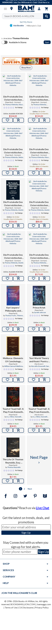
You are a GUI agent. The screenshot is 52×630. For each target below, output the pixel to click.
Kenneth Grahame (15, 418)
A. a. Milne (10, 417)
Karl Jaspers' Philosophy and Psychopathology (13, 309)
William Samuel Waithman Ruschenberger (14, 367)
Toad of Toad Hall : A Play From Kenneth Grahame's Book (13, 410)
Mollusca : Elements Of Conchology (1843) (13, 360)
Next (30, 489)
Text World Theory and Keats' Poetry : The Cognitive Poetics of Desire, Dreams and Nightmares (39, 360)
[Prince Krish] (39, 295)
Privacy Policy (42, 607)
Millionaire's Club (34, 25)
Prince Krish (39, 307)
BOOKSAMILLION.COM (22, 604)
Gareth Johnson (40, 312)
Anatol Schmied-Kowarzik (13, 211)
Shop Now (26, 67)
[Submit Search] (46, 16)
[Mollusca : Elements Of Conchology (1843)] (13, 346)
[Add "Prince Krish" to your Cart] (44, 329)
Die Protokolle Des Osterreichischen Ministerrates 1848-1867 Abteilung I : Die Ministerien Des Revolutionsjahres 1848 (39, 98)
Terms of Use (11, 607)
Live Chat (42, 508)
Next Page (39, 459)
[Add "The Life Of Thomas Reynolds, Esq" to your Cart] (18, 481)
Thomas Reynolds (14, 467)
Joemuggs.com (44, 604)
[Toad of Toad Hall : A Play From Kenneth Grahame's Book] (13, 396)
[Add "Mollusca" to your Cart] (18, 379)
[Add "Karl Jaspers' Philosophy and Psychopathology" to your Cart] (18, 329)
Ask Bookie (18, 25)
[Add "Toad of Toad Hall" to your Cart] (18, 430)
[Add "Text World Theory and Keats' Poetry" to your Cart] (44, 379)
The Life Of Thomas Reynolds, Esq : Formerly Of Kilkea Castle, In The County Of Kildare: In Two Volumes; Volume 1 (13, 461)
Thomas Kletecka (11, 104)
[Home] (26, 9)
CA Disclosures (26, 607)
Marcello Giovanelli (38, 366)
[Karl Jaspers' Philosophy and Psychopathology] (13, 295)
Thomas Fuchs (10, 315)
